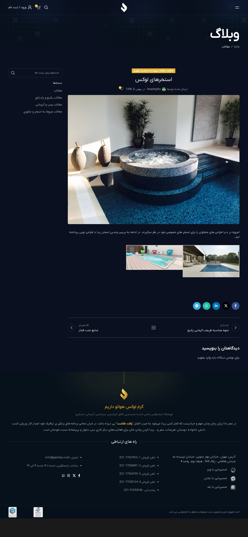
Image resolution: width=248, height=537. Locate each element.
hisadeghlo (154, 89)
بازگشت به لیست (153, 328)
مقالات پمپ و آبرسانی (49, 105)
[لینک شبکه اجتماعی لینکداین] (216, 306)
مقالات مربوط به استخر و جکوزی (150, 70)
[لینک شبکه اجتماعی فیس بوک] (235, 306)
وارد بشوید (204, 358)
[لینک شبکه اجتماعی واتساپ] (206, 306)
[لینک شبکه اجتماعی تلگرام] (197, 306)
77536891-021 (129, 466)
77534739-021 (129, 474)
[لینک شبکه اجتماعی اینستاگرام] (68, 476)
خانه (236, 47)
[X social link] (226, 306)
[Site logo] (124, 7)
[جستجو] (46, 7)
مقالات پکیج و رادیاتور (48, 98)
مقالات (226, 47)
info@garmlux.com (57, 457)
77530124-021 (129, 482)
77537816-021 (129, 457)
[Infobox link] (201, 470)
